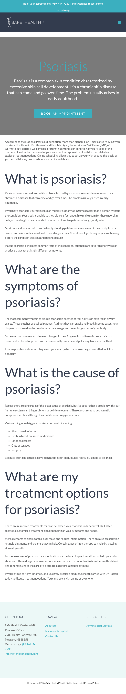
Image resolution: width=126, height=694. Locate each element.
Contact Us (51, 636)
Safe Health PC (53, 683)
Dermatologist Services (99, 625)
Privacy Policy (91, 683)
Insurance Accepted (56, 630)
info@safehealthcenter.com (87, 3)
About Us (50, 625)
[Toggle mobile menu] (119, 22)
